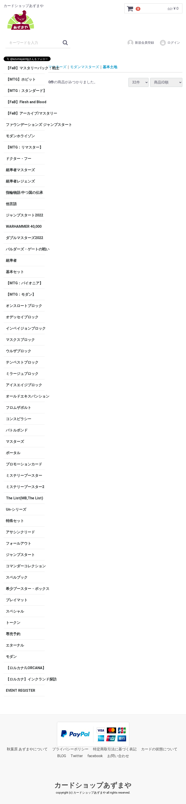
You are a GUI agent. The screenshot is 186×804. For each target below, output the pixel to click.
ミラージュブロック (22, 373)
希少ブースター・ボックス (25, 588)
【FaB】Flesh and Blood (25, 102)
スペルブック (17, 577)
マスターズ (15, 441)
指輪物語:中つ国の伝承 (24, 192)
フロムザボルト (18, 407)
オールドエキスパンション (25, 396)
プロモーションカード (24, 464)
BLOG (61, 756)
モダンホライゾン (20, 136)
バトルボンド (17, 430)
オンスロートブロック (24, 306)
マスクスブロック (20, 339)
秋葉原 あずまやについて (27, 749)
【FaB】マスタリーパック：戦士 (25, 68)
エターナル (15, 645)
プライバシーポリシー (70, 749)
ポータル (13, 453)
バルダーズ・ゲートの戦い (25, 249)
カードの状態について (159, 749)
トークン (13, 622)
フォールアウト (18, 543)
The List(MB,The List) (24, 498)
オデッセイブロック (22, 317)
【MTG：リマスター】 (24, 147)
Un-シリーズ (16, 509)
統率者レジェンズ (20, 181)
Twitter (77, 756)
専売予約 (13, 634)
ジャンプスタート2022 (24, 215)
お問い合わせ (118, 756)
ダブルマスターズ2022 (24, 238)
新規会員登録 (144, 42)
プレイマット (17, 600)
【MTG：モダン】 (21, 294)
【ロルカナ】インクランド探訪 (25, 679)
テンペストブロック (22, 362)
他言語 (11, 204)
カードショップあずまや (93, 785)
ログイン (173, 42)
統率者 (11, 260)
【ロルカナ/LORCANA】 (25, 668)
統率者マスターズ (20, 170)
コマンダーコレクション (25, 566)
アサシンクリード (20, 532)
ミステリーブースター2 (25, 487)
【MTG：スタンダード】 (25, 91)
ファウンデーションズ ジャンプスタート (25, 124)
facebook (95, 756)
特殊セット (15, 521)
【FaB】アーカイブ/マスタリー (25, 113)
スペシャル (15, 611)
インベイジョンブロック (25, 328)
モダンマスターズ (84, 67)
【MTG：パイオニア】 (24, 283)
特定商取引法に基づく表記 (115, 749)
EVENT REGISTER (20, 690)
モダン (11, 656)
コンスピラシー (18, 419)
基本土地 (110, 67)
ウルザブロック (18, 351)
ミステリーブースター (24, 475)
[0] (130, 9)
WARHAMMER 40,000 (24, 226)
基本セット (15, 272)
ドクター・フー (18, 158)
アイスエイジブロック (24, 385)
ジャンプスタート (20, 555)
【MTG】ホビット (21, 79)
